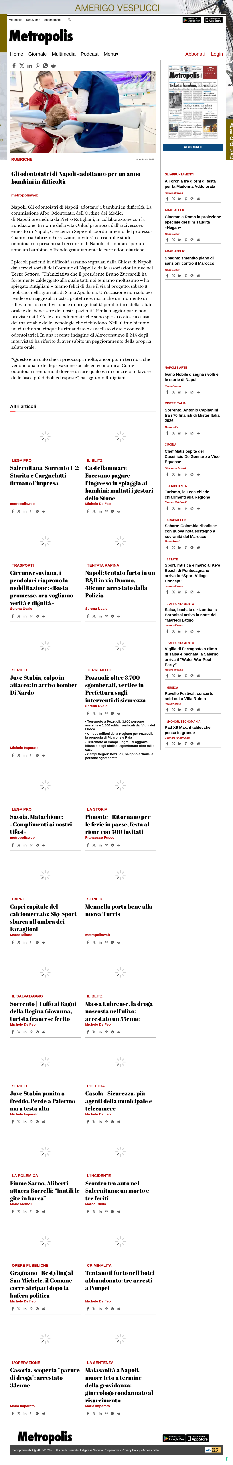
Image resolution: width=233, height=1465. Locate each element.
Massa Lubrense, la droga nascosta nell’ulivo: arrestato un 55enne (119, 1011)
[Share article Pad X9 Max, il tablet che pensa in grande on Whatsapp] (192, 743)
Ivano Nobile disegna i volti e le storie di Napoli (191, 377)
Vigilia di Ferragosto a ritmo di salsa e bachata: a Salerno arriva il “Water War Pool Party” (191, 657)
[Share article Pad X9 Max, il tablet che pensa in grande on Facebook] (168, 743)
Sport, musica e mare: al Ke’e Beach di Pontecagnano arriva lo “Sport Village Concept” (192, 573)
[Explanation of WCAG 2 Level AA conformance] (213, 1451)
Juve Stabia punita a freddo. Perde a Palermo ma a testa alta (42, 1100)
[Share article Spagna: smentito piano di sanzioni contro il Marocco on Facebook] (168, 276)
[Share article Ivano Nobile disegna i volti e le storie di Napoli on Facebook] (168, 392)
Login (217, 54)
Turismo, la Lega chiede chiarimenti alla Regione (187, 494)
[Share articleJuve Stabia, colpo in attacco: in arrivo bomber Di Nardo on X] (19, 755)
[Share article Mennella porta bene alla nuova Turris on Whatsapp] (113, 942)
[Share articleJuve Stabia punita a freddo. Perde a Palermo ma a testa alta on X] (19, 1122)
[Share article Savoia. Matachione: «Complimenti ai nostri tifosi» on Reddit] (44, 845)
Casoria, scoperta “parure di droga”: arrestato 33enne (45, 1377)
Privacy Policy (131, 1450)
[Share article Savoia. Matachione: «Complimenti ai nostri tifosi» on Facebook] (13, 845)
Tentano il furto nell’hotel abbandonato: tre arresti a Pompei (120, 1280)
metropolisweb (22, 504)
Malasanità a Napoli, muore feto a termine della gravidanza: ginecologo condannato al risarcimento (119, 1385)
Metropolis (15, 19)
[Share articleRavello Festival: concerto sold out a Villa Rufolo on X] (174, 710)
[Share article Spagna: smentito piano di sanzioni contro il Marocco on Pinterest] (186, 276)
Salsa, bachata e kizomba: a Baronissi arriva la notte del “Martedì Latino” (191, 614)
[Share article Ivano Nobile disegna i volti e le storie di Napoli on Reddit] (199, 392)
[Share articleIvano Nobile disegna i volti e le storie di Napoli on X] (174, 392)
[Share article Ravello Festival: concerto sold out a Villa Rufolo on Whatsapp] (192, 710)
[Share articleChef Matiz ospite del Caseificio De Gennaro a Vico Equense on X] (174, 474)
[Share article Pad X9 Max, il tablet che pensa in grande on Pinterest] (186, 743)
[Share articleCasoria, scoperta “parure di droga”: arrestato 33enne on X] (19, 1413)
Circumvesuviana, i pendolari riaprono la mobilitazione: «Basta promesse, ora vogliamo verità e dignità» (41, 588)
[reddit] (53, 65)
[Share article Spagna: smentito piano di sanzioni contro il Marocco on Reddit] (199, 276)
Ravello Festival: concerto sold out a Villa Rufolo (189, 696)
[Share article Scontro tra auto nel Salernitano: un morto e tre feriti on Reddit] (119, 1211)
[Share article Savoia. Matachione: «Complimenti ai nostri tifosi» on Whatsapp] (38, 845)
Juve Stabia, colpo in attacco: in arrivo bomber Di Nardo (43, 684)
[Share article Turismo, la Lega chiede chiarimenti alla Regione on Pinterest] (186, 508)
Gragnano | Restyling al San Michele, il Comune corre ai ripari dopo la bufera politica (41, 1284)
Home (16, 54)
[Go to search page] (69, 19)
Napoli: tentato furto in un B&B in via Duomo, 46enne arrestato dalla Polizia (120, 584)
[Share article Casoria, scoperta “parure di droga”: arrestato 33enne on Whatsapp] (38, 1413)
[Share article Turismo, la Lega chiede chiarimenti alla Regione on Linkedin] (180, 508)
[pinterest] (37, 65)
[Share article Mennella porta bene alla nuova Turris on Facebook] (88, 942)
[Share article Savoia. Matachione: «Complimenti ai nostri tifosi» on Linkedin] (25, 845)
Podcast (90, 54)
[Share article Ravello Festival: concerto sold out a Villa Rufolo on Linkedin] (180, 710)
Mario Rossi (172, 233)
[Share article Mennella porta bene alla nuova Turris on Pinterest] (107, 942)
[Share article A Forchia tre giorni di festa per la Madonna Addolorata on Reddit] (199, 199)
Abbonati (195, 54)
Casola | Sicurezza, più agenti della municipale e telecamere (118, 1100)
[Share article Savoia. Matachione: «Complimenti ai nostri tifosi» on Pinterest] (31, 845)
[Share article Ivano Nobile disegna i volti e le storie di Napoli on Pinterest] (186, 392)
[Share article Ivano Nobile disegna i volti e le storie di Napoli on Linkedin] (180, 392)
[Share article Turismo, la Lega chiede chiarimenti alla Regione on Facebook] (168, 508)
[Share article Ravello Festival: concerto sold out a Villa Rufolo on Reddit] (199, 710)
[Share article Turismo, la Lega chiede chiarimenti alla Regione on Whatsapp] (192, 508)
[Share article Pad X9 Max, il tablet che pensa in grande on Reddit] (199, 743)
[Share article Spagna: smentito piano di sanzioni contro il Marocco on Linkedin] (180, 276)
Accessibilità (150, 1450)
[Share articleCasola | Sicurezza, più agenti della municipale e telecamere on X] (94, 1122)
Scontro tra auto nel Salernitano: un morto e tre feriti (117, 1190)
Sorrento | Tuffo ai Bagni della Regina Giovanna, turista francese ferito (43, 1011)
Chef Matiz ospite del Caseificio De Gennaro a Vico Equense (192, 456)
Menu (110, 54)
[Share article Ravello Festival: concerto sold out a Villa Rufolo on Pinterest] (186, 710)
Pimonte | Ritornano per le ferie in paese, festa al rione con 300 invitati (118, 824)
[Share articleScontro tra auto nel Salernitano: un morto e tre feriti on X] (94, 1211)
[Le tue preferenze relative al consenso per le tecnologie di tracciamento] (226, 1458)
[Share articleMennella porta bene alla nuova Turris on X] (94, 942)
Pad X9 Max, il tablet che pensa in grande (187, 730)
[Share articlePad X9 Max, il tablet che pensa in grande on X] (174, 743)
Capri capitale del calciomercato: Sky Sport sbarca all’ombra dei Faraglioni (43, 917)
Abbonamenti (52, 19)
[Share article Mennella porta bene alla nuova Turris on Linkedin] (100, 942)
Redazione (33, 19)
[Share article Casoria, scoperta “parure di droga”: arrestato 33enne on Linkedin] (25, 1413)
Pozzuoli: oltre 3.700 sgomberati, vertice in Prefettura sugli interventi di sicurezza (115, 688)
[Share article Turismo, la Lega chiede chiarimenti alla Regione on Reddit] (199, 508)
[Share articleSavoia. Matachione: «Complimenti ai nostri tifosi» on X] (19, 845)
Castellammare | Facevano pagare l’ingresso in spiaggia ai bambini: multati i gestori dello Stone (119, 483)
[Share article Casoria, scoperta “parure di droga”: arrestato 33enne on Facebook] (13, 1413)
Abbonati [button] (193, 147)
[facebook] (14, 65)
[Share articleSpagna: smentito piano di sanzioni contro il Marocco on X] (174, 276)
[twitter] (21, 65)
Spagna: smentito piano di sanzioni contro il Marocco (189, 261)
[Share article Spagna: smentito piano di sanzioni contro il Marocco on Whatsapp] (192, 276)
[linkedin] (29, 65)
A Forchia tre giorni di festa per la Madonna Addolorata (190, 184)
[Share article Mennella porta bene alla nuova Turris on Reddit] (119, 942)
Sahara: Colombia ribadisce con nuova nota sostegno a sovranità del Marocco (191, 531)
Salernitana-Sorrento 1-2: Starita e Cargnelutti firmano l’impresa (45, 475)
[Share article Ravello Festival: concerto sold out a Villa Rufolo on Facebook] (168, 710)
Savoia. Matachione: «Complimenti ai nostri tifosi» (41, 824)
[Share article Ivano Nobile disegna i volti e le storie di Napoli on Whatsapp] (192, 392)
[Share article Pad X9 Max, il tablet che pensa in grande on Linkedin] (180, 743)
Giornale (37, 54)
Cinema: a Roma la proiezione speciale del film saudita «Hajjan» (193, 222)
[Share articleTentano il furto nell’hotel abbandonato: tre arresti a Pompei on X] (94, 1309)
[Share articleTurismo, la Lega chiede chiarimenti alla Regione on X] (174, 508)
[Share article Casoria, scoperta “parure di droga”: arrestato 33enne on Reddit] (44, 1413)
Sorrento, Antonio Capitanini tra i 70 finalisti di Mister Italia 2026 (192, 415)
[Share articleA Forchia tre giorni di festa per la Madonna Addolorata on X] (174, 199)
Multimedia (64, 54)
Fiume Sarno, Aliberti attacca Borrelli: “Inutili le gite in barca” (45, 1190)
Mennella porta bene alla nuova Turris (118, 910)
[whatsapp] (45, 65)
